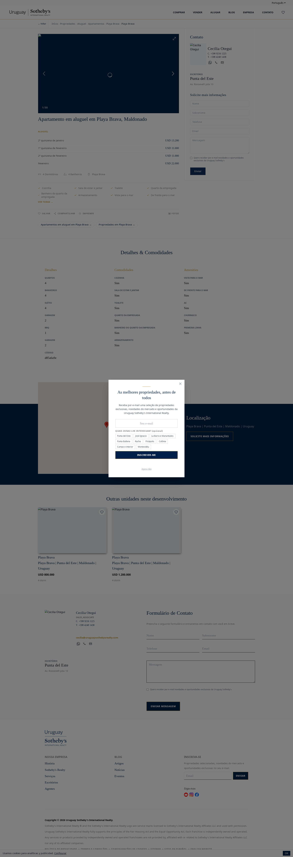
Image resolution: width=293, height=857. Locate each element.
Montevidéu (143, 446)
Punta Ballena (123, 441)
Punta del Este (124, 435)
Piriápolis (149, 441)
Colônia (162, 441)
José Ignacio (141, 435)
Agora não (146, 469)
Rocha (138, 441)
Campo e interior (125, 446)
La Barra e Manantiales (162, 435)
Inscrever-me (146, 455)
